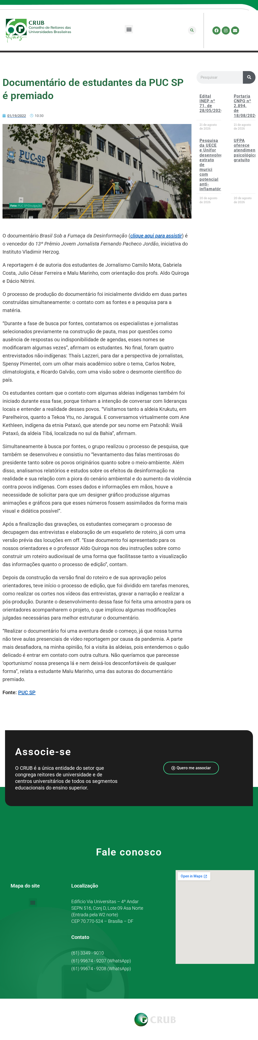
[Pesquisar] (249, 77)
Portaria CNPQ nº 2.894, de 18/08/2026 (245, 106)
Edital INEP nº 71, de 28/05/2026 (211, 103)
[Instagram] (226, 30)
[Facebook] (216, 30)
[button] (129, 29)
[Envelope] (235, 30)
